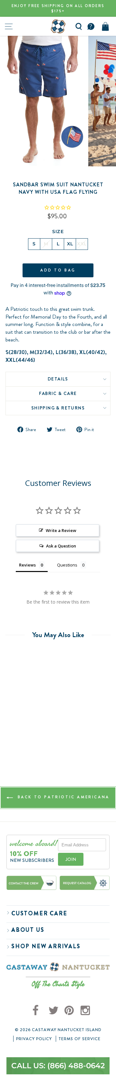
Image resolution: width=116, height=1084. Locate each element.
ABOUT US (27, 930)
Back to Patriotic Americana (62, 797)
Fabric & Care (58, 393)
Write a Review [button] (61, 530)
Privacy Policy (34, 1039)
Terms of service (80, 1039)
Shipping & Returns (58, 408)
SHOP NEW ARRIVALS (46, 946)
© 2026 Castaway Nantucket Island (58, 1030)
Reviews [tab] (27, 565)
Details (58, 379)
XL (70, 244)
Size (58, 231)
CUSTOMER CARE (39, 913)
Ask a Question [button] (61, 546)
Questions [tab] (67, 565)
